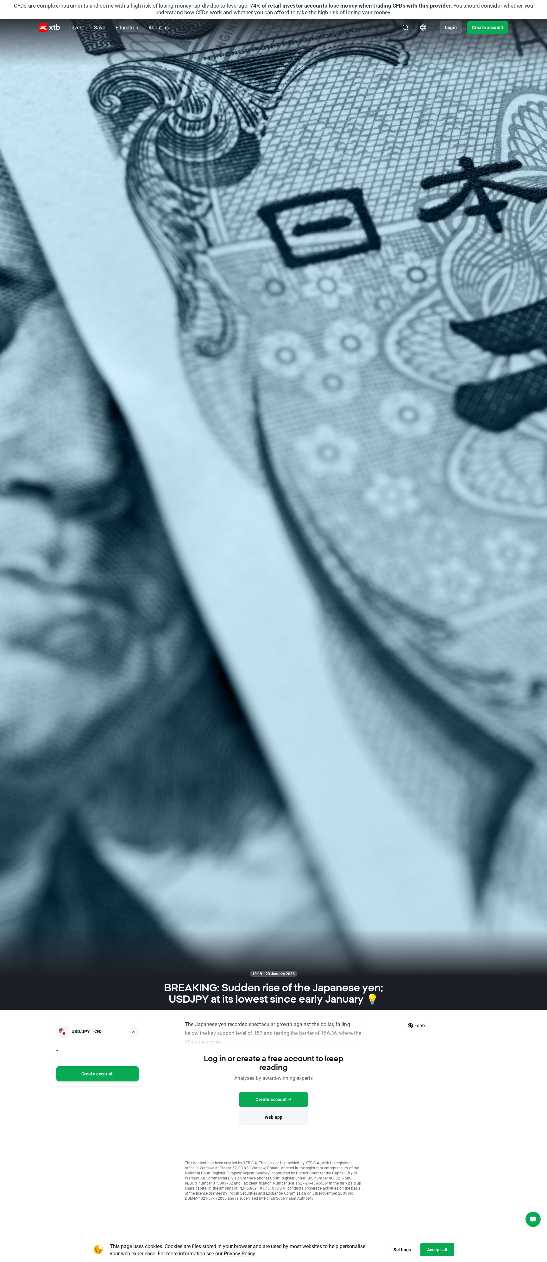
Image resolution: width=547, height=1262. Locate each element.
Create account (487, 27)
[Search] (405, 27)
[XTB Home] (49, 28)
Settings (402, 1250)
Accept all (437, 1250)
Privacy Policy (239, 1253)
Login (451, 27)
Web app (273, 1117)
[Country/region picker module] (423, 27)
